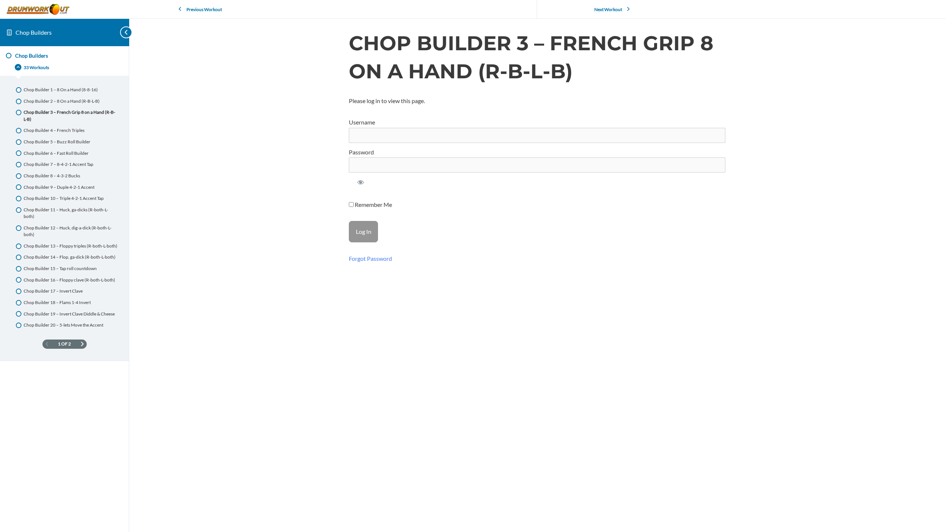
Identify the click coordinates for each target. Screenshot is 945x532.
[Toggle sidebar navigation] (118, 32)
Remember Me (373, 204)
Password (361, 152)
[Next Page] (82, 344)
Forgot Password (370, 258)
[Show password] (361, 184)
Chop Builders (34, 32)
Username (362, 122)
